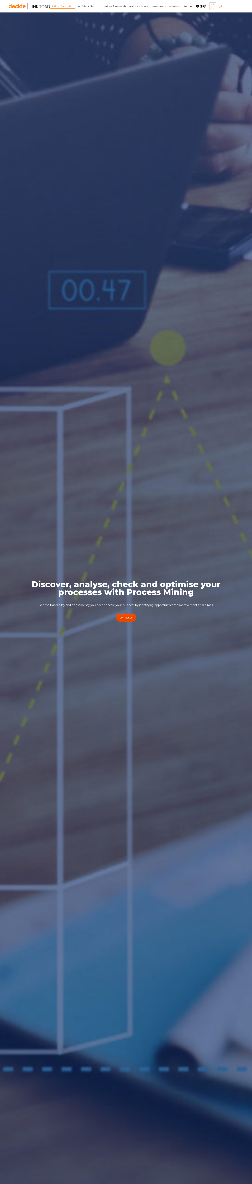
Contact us (126, 617)
